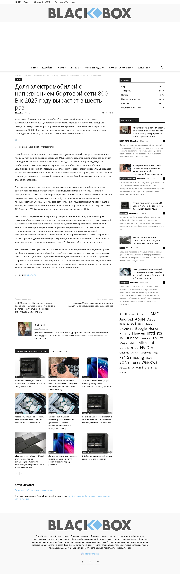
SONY (124, 362)
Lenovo (146, 338)
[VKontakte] (97, 561)
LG (155, 338)
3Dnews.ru (30, 274)
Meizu (133, 343)
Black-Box (19, 113)
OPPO (134, 352)
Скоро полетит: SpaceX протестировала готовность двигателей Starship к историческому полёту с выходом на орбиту (62, 422)
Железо (74, 67)
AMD (154, 313)
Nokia (134, 348)
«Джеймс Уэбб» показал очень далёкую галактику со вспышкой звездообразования (90, 304)
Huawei (138, 333)
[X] (90, 561)
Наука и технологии (119, 67)
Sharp (149, 357)
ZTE (147, 367)
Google (141, 328)
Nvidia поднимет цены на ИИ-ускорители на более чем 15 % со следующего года (30, 383)
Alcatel (132, 314)
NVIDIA (146, 347)
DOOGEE (141, 324)
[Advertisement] (90, 43)
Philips (155, 353)
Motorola (124, 348)
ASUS (151, 319)
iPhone (133, 338)
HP (121, 333)
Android (126, 319)
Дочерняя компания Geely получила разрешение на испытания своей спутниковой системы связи (148, 169)
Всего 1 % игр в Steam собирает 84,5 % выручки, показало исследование (146, 240)
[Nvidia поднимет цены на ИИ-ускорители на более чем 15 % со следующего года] (30, 367)
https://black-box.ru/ (41, 329)
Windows (149, 362)
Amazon (142, 314)
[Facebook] (82, 561)
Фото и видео (93, 67)
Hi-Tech (34, 67)
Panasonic (145, 352)
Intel (151, 333)
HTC (127, 333)
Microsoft (147, 342)
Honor (154, 328)
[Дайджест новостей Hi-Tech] (90, 13)
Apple (140, 319)
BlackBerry (124, 323)
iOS (159, 333)
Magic (124, 343)
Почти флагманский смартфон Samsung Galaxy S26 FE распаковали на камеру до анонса (97, 383)
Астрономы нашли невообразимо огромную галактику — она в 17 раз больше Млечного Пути (30, 419)
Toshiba (135, 362)
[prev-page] (16, 473)
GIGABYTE (126, 328)
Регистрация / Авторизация (65, 2)
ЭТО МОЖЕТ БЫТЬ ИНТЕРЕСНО (32, 351)
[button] (161, 68)
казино (123, 372)
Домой (18, 75)
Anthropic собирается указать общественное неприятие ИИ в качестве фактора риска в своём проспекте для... (149, 132)
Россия (154, 368)
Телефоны (124, 141)
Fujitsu (149, 324)
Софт (61, 67)
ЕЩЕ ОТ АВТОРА (59, 351)
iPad (122, 338)
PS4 (122, 357)
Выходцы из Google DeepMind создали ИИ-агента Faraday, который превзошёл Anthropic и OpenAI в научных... (149, 273)
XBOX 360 (125, 367)
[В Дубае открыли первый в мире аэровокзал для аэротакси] (97, 443)
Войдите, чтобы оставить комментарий (34, 490)
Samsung (135, 357)
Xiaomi (137, 367)
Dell (133, 323)
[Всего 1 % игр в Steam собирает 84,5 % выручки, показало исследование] (125, 240)
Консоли (143, 67)
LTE (161, 338)
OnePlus (124, 352)
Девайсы (47, 67)
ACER (123, 314)
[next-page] (21, 473)
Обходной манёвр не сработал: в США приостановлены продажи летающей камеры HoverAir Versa (97, 419)
